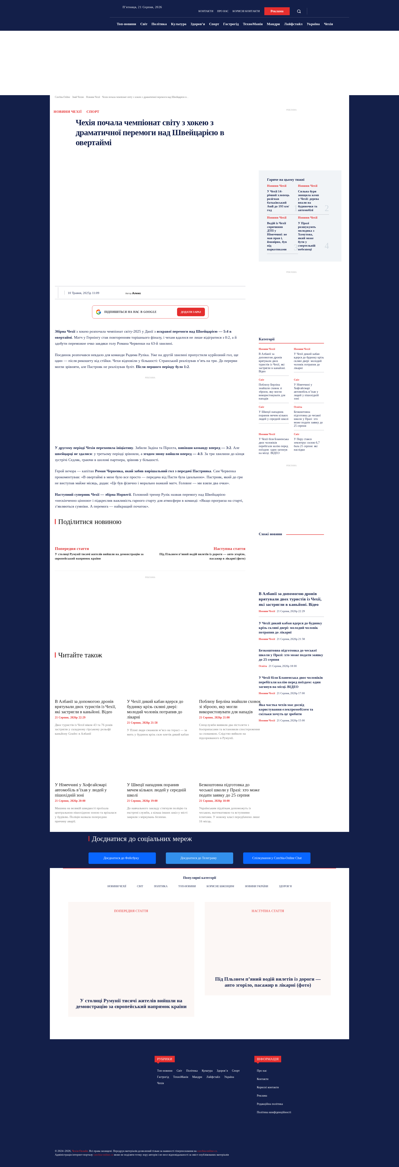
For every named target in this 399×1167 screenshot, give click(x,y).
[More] (244, 292)
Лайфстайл (288, 330)
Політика (288, 338)
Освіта (298, 407)
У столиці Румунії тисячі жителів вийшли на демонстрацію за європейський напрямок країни (131, 1003)
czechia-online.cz (207, 1150)
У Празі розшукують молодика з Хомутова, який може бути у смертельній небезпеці (307, 236)
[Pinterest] (186, 292)
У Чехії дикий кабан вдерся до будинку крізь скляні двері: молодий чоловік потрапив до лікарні (155, 709)
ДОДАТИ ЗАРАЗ (191, 312)
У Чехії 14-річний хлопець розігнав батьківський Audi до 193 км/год (278, 201)
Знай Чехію (78, 97)
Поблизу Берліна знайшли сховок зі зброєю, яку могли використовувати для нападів (230, 706)
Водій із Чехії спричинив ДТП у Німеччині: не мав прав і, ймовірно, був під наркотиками (277, 236)
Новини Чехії (93, 97)
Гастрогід (291, 319)
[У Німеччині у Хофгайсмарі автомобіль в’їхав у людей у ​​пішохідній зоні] (87, 764)
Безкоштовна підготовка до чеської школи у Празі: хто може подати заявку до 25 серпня (229, 790)
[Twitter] (177, 292)
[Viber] (225, 292)
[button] (299, 11)
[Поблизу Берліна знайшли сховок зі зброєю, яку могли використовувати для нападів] (231, 680)
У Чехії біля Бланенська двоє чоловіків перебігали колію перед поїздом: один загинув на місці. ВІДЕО (274, 446)
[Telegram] (321, 11)
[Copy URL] (234, 292)
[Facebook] (314, 11)
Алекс (136, 293)
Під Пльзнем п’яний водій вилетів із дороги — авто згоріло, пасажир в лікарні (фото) (268, 982)
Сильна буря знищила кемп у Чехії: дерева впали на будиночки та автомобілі (308, 201)
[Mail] (276, 1127)
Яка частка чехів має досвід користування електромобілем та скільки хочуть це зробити (286, 709)
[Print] (206, 292)
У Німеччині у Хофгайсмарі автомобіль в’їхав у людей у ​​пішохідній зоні (81, 790)
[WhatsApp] (196, 292)
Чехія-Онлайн (80, 1150)
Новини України (276, 334)
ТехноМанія (295, 345)
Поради (304, 338)
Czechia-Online (62, 97)
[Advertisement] (199, 64)
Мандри (306, 330)
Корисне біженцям (294, 326)
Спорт (92, 111)
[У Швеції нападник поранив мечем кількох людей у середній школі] (159, 764)
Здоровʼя (297, 323)
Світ (307, 341)
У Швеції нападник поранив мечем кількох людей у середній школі (156, 790)
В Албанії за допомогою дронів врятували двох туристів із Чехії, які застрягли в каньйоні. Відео (85, 706)
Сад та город (291, 341)
